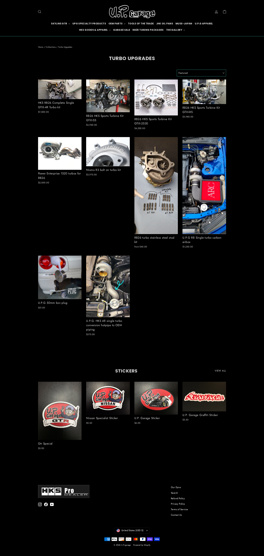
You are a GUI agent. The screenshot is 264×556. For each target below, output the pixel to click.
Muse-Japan (184, 23)
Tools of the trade (141, 23)
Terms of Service (179, 509)
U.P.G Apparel (204, 23)
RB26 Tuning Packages (148, 29)
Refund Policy (178, 498)
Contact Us (176, 515)
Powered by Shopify (141, 545)
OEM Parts (115, 23)
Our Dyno (176, 487)
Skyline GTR (59, 23)
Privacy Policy (178, 504)
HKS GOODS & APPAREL (93, 29)
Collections (51, 47)
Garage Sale (121, 29)
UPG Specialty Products (89, 23)
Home (40, 47)
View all (220, 370)
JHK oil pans (164, 23)
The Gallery (174, 29)
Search (174, 493)
